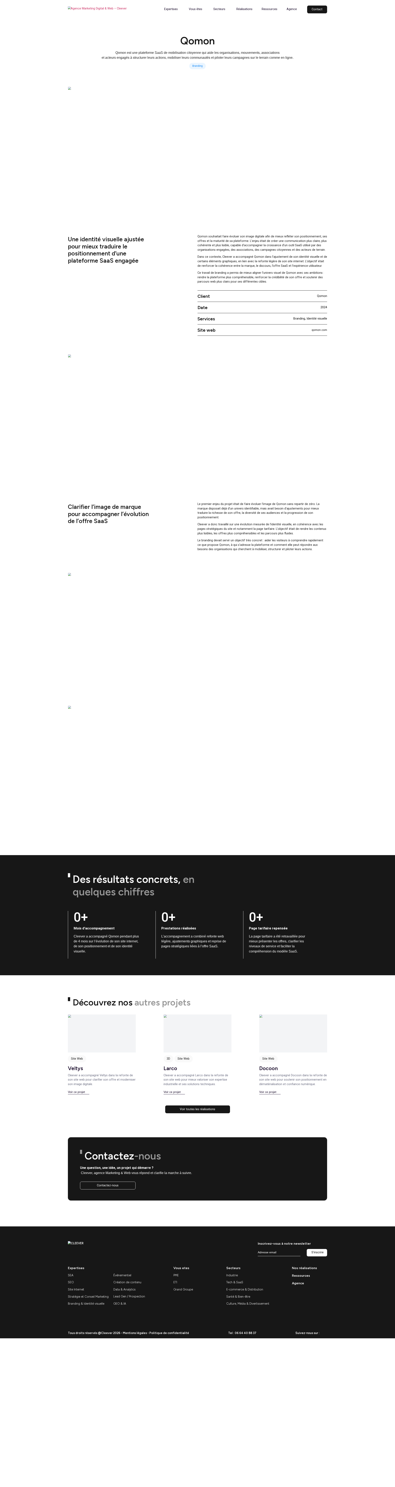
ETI (175, 1282)
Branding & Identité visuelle (86, 1303)
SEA (70, 1275)
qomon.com (319, 329)
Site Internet (76, 1289)
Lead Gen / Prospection (129, 1296)
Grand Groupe (183, 1289)
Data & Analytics (124, 1289)
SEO (71, 1282)
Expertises (171, 9)
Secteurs (219, 9)
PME (176, 1275)
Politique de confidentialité (169, 1333)
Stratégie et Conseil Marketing (88, 1296)
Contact (317, 9)
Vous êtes (195, 9)
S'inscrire (317, 1252)
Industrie (232, 1275)
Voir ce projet (76, 1092)
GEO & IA (119, 1303)
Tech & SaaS (234, 1282)
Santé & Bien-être (238, 1296)
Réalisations (244, 9)
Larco (170, 1068)
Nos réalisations (304, 1268)
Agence (292, 9)
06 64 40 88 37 (245, 1333)
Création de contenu (127, 1282)
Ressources (269, 9)
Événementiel (122, 1275)
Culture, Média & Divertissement (247, 1303)
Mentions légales (135, 1333)
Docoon (268, 1068)
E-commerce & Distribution (244, 1289)
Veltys (75, 1068)
